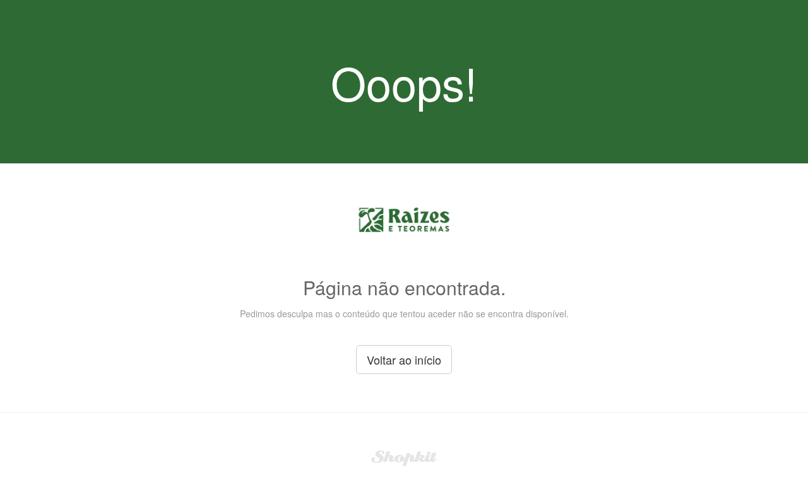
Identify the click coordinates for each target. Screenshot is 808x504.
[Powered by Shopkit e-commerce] (404, 456)
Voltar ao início (404, 359)
